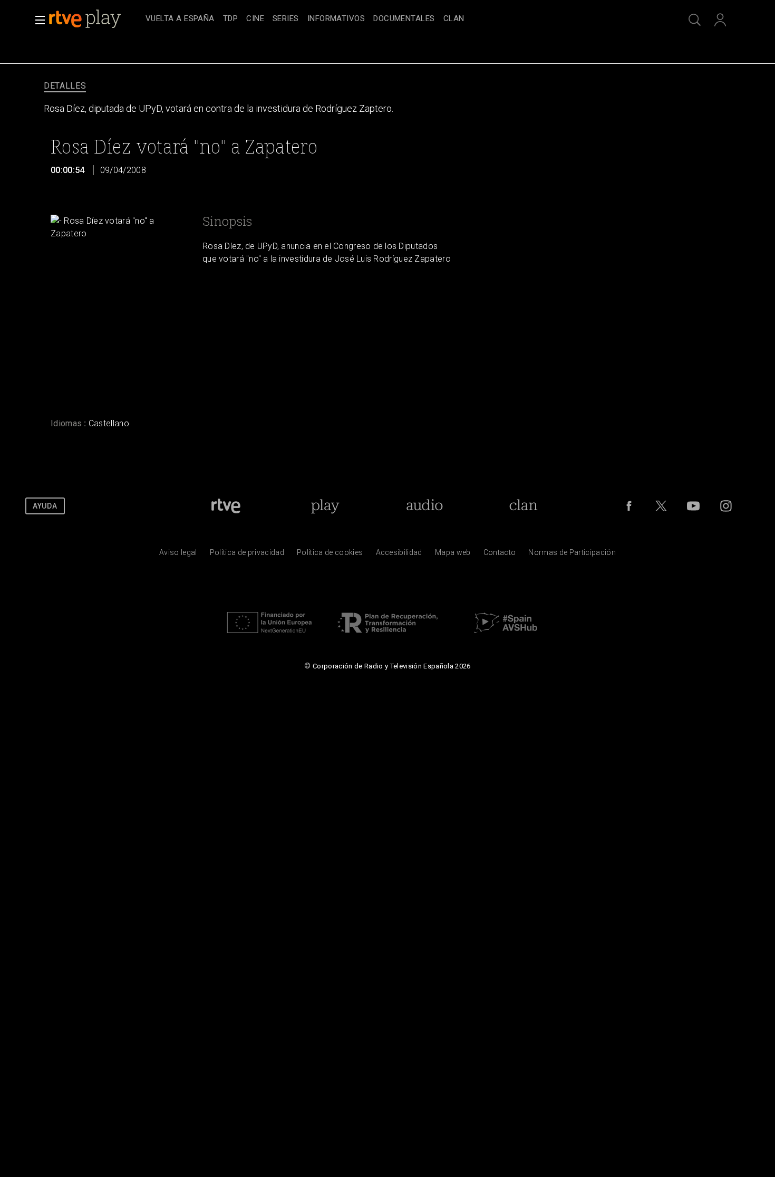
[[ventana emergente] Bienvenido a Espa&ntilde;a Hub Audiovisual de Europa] (505, 635)
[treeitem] (180, 19)
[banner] (95, 19)
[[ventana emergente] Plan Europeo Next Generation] (269, 635)
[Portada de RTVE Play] (86, 19)
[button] (37, 20)
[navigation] (399, 19)
